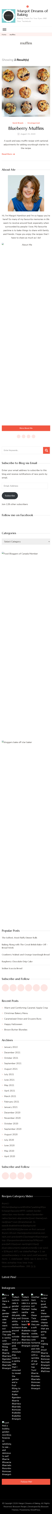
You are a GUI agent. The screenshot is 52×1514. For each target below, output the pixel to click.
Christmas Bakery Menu (16, 1013)
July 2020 (9, 1139)
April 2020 (9, 1156)
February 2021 (11, 1101)
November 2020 (12, 1118)
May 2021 (9, 1085)
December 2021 (12, 1052)
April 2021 (9, 1090)
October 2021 (11, 1058)
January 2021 (11, 1107)
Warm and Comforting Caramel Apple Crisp (26, 1007)
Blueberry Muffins (26, 128)
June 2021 (9, 1079)
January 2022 (11, 1047)
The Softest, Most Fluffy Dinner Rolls (19, 937)
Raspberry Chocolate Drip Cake (17, 961)
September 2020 (13, 1129)
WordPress (35, 1510)
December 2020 (12, 1112)
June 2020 (9, 1145)
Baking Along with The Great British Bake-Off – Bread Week (25, 946)
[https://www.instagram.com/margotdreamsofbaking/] (13, 987)
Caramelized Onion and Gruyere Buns (22, 1018)
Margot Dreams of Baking (32, 13)
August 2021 (11, 1069)
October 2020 (11, 1123)
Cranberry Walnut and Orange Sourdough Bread (26, 954)
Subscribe (10, 495)
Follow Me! (26, 1481)
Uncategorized (33, 123)
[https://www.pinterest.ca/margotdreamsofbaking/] (28, 987)
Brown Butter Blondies (15, 1029)
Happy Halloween (13, 1024)
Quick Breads (17, 123)
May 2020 (9, 1150)
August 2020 (11, 1134)
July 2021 (9, 1074)
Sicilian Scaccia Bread (12, 968)
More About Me (26, 428)
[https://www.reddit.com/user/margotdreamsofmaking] (36, 987)
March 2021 (10, 1096)
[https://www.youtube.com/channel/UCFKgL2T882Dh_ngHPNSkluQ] (20, 987)
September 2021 (13, 1063)
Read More (7, 154)
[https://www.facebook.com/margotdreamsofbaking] (5, 987)
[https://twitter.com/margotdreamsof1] (44, 987)
